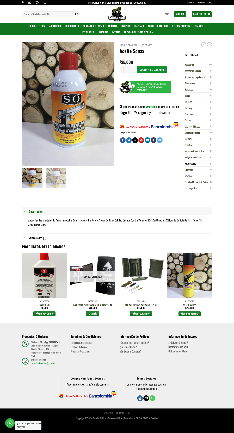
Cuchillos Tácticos (158, 26)
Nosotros (190, 2)
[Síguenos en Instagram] (140, 398)
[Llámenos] (152, 398)
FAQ (210, 2)
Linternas (103, 32)
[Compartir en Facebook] (123, 140)
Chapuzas (139, 26)
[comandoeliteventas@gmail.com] (30, 2)
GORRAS (188, 139)
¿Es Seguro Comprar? (130, 351)
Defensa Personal (181, 26)
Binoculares (72, 26)
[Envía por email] (135, 140)
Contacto (201, 2)
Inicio (32, 26)
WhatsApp (151, 107)
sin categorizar (191, 188)
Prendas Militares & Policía (138, 32)
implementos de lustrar (195, 151)
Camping (125, 26)
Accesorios (55, 26)
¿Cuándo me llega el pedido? (134, 342)
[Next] (108, 104)
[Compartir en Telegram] (160, 140)
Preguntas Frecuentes (80, 351)
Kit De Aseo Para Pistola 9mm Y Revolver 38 (92, 304)
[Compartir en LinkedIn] (147, 140)
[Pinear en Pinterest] (141, 140)
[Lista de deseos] (167, 14)
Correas (188, 120)
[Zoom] (26, 161)
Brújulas (113, 26)
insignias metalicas (193, 157)
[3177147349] (45, 2)
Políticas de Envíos (79, 347)
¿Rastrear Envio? (128, 347)
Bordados (88, 26)
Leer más (93, 313)
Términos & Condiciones (81, 342)
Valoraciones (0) (37, 238)
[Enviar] (76, 14)
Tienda (42, 26)
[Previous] (28, 104)
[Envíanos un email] (146, 398)
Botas (101, 26)
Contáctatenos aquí (178, 347)
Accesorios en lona (193, 71)
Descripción (36, 211)
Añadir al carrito (152, 69)
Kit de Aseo (88, 32)
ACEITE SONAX (189, 304)
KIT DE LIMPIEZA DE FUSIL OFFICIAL (141, 304)
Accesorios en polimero (195, 77)
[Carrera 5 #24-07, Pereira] (23, 2)
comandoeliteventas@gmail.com (44, 363)
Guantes (199, 26)
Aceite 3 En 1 (44, 304)
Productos (133, 45)
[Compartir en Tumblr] (153, 140)
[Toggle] (25, 211)
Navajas (116, 32)
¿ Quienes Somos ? (178, 342)
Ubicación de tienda (178, 351)
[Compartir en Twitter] (129, 140)
